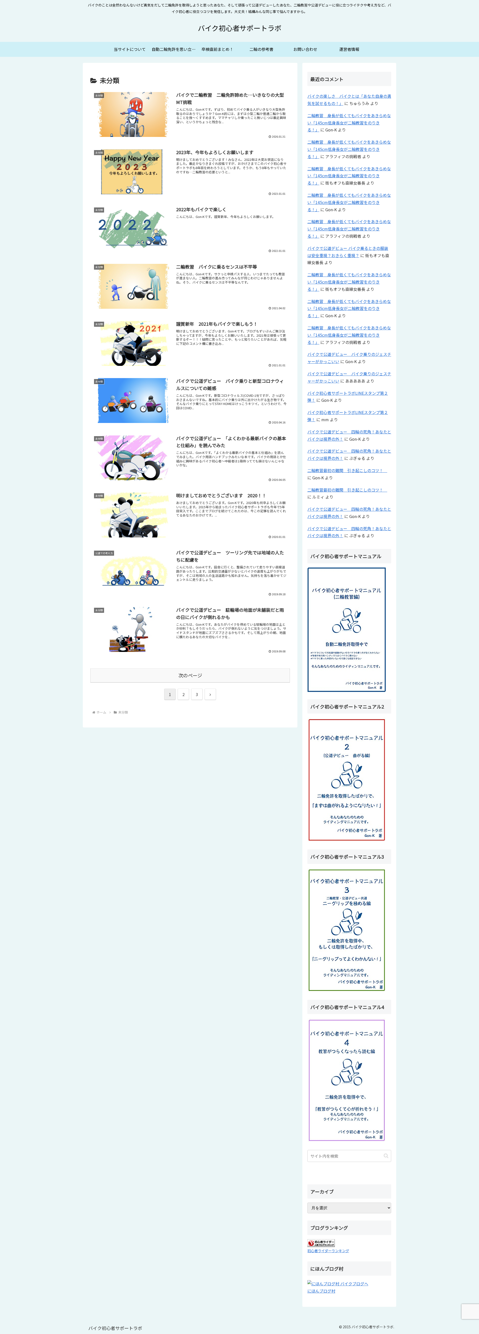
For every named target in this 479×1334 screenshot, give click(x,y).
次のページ (190, 675)
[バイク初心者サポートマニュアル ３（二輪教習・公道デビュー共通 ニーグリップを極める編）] (346, 929)
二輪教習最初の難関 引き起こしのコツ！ (347, 470)
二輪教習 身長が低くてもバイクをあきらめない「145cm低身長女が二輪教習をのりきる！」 (349, 122)
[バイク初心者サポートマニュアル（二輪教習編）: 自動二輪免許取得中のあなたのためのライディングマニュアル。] (346, 629)
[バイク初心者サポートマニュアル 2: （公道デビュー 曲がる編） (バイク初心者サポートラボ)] (346, 779)
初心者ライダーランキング (328, 1250)
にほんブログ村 (321, 1291)
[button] (386, 1156)
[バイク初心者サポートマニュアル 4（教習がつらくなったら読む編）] (346, 1080)
